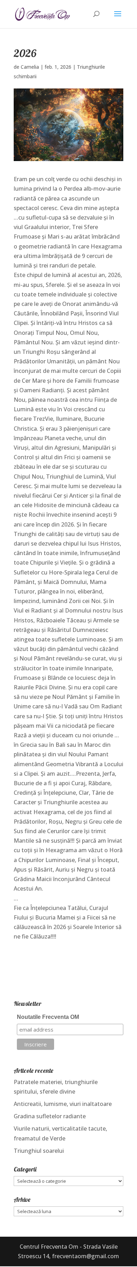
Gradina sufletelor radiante (50, 1116)
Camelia (30, 66)
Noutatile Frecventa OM (48, 1017)
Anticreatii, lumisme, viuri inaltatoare (63, 1104)
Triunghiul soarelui (39, 1151)
